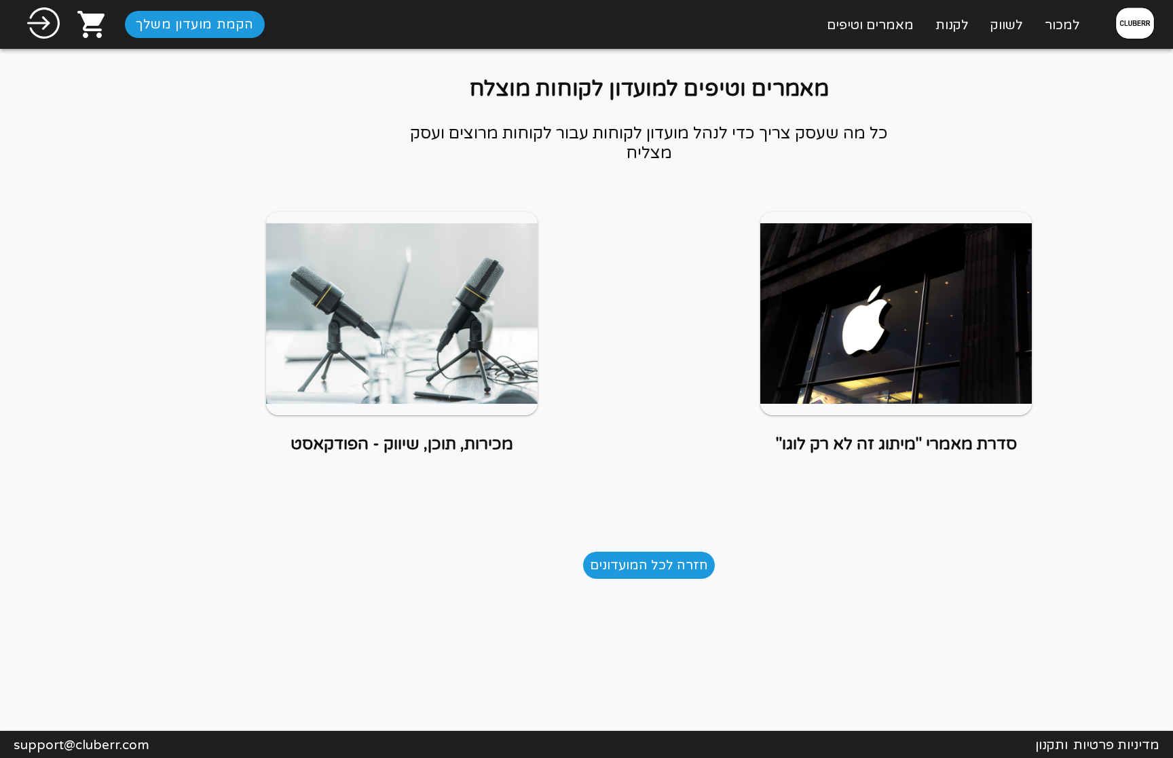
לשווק (1006, 25)
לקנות (952, 25)
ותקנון (1051, 745)
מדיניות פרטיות (1116, 745)
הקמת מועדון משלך (195, 24)
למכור (1062, 25)
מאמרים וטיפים (870, 25)
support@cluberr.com (81, 745)
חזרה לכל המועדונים (649, 565)
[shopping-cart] (92, 24)
